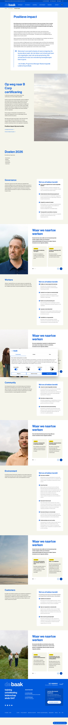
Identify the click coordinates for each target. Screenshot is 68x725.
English (59, 1)
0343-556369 (46, 1)
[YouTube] (11, 705)
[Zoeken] (62, 5)
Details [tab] (34, 354)
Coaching (35, 4)
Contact (56, 4)
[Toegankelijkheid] (62, 1)
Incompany (27, 4)
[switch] (28, 369)
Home (6, 8)
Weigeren (19, 373)
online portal (54, 1)
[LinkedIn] (5, 705)
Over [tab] (50, 354)
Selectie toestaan (34, 373)
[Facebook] (9, 705)
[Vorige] (58, 268)
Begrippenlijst (51, 712)
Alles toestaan (49, 373)
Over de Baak (42, 4)
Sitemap (56, 712)
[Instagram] (7, 705)
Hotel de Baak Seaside (10, 131)
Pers (59, 712)
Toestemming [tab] (18, 354)
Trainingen (20, 4)
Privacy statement (24, 712)
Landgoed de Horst (9, 129)
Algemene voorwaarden (32, 712)
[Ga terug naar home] (10, 5)
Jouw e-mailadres (51, 698)
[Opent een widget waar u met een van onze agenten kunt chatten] (60, 723)
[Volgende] (61, 268)
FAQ (62, 712)
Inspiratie (50, 4)
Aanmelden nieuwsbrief (53, 702)
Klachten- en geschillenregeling (42, 712)
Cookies (18, 712)
